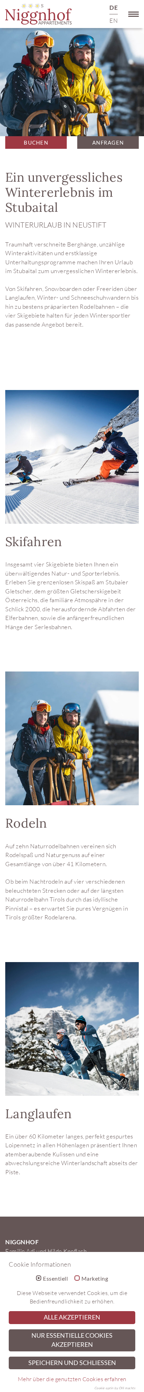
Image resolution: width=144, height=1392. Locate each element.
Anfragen (108, 142)
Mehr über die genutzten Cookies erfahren (72, 1379)
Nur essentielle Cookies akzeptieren (72, 1340)
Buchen (36, 142)
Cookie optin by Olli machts (115, 1388)
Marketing (94, 1278)
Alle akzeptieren (72, 1317)
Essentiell (55, 1278)
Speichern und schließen (72, 1362)
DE (113, 7)
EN (113, 20)
